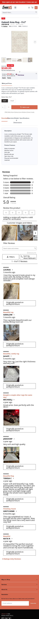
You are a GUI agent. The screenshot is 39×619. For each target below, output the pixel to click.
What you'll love (7, 83)
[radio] (4, 100)
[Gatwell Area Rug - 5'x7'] (19, 42)
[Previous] (4, 41)
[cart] (32, 8)
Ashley (5, 26)
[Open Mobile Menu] (36, 7)
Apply (4, 78)
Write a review (19, 24)
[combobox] (19, 13)
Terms (9, 78)
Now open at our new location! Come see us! (19, 2)
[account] (29, 8)
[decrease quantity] (5, 108)
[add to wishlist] (9, 107)
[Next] (35, 41)
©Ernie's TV (4, 614)
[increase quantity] (5, 106)
